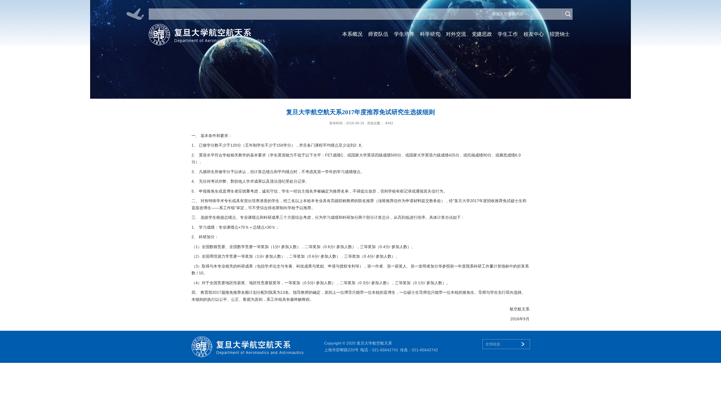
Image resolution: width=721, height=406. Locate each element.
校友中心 (534, 34)
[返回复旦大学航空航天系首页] (207, 26)
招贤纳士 (559, 34)
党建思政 (482, 34)
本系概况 (352, 34)
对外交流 (456, 34)
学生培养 (404, 34)
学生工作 (508, 34)
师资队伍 (378, 34)
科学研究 (430, 34)
